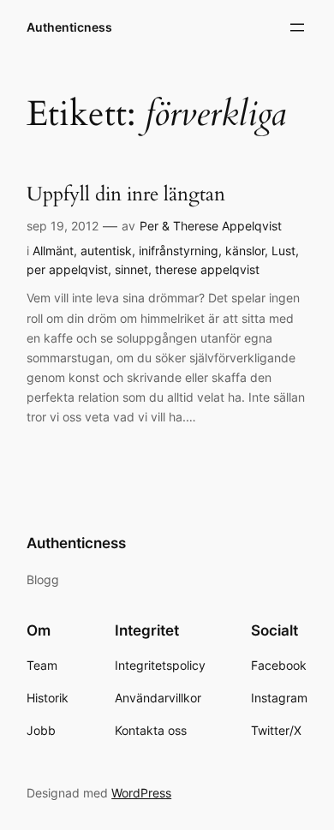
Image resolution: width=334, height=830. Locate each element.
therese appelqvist (207, 269)
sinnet (131, 269)
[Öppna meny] (297, 27)
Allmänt (53, 250)
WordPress (141, 792)
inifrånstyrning (178, 250)
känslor (245, 250)
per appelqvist (67, 269)
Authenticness (69, 27)
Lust (283, 250)
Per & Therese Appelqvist (211, 225)
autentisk (106, 250)
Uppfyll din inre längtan (126, 194)
